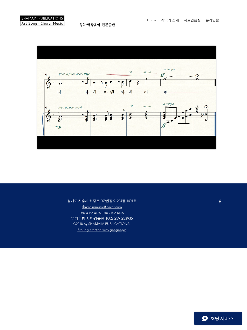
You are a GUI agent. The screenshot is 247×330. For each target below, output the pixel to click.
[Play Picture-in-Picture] (201, 142)
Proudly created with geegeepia (101, 230)
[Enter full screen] (209, 142)
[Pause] (44, 142)
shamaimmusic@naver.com (102, 207)
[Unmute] (52, 142)
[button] (234, 19)
